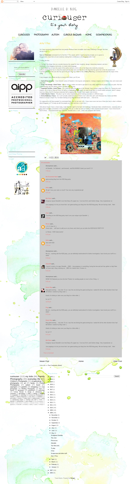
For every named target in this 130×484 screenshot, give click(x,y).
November (54, 417)
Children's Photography (18, 381)
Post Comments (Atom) (55, 365)
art (25, 383)
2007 (51, 470)
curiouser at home (34, 402)
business (26, 402)
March (53, 462)
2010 (51, 407)
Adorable (53, 443)
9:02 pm (48, 281)
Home (81, 361)
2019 (51, 384)
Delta (47, 187)
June (53, 430)
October (54, 420)
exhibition (40, 396)
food (40, 388)
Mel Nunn (49, 198)
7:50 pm (48, 171)
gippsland (12, 404)
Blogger (73, 478)
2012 (51, 402)
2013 (51, 400)
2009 (51, 410)
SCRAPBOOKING (104, 34)
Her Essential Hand (52, 176)
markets (12, 396)
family (32, 383)
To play (53, 448)
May (52, 433)
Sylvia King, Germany (47, 81)
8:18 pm (48, 258)
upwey (35, 404)
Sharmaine (48, 55)
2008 (51, 413)
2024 (51, 379)
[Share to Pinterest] (58, 157)
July (52, 428)
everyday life (34, 379)
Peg (47, 307)
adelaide (12, 402)
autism (27, 385)
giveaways (21, 390)
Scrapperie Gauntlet (57, 435)
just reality (13, 398)
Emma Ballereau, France (48, 96)
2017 (51, 389)
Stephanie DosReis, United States (51, 88)
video (29, 393)
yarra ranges (29, 401)
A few (52, 451)
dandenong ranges (17, 399)
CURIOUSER (24, 34)
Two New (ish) (55, 445)
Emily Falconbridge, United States (51, 84)
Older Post (117, 361)
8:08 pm (48, 207)
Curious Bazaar (18, 392)
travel (38, 385)
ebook (41, 402)
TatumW (48, 264)
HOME (89, 34)
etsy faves (32, 396)
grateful (24, 387)
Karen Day (49, 287)
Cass (47, 213)
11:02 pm (48, 301)
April (53, 459)
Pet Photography (39, 401)
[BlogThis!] (52, 157)
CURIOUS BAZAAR (72, 34)
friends (12, 390)
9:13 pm (48, 314)
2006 (51, 473)
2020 (51, 382)
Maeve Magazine (22, 396)
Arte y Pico (88, 71)
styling (31, 404)
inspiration (15, 395)
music (40, 399)
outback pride (36, 398)
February (54, 464)
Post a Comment (49, 353)
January (54, 467)
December (54, 415)
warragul (41, 404)
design (29, 392)
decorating (22, 393)
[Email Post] (45, 157)
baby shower (19, 402)
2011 (51, 405)
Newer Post (44, 361)
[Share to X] (54, 157)
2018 (51, 387)
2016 (51, 392)
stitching (23, 395)
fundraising (20, 401)
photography (14, 383)
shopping (34, 387)
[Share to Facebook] (56, 157)
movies (20, 398)
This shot (53, 438)
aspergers (13, 387)
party (43, 398)
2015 (51, 394)
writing (35, 393)
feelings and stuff (31, 399)
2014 (51, 397)
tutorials (12, 401)
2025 (51, 376)
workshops (41, 390)
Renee (48, 224)
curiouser (14, 376)
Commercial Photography (35, 395)
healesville (19, 404)
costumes (13, 393)
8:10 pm (48, 218)
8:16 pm (48, 245)
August (53, 425)
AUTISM (55, 34)
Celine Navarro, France (48, 94)
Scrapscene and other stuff (59, 453)
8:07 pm (48, 181)
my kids (29, 376)
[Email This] (50, 157)
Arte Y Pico (54, 456)
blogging (42, 393)
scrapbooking (36, 381)
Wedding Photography (28, 388)
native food (27, 398)
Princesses (54, 440)
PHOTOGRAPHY (41, 34)
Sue (41, 55)
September (54, 423)
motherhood (31, 390)
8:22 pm (48, 270)
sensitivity (25, 404)
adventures (38, 392)
